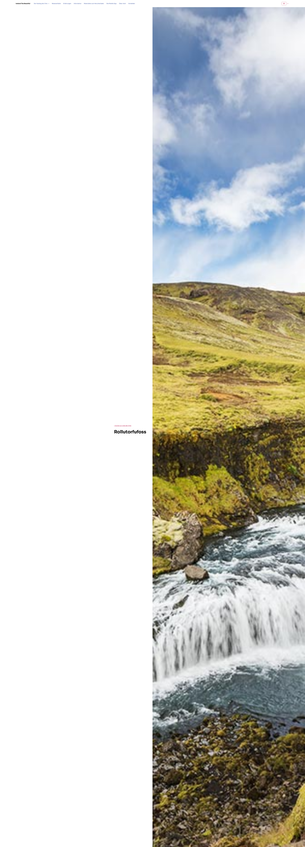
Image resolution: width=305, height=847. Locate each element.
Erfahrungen (67, 3)
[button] (42, 3)
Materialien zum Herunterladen (94, 3)
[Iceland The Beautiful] (23, 3)
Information (77, 3)
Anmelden (131, 3)
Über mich (122, 3)
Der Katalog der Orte (40, 3)
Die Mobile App (111, 3)
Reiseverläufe (56, 3)
